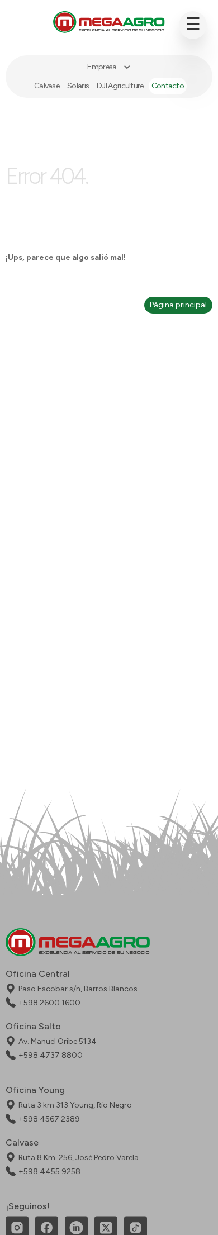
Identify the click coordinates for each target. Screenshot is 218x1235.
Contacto (167, 86)
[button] (108, 67)
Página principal (178, 305)
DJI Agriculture (120, 86)
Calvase (46, 86)
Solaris (78, 86)
